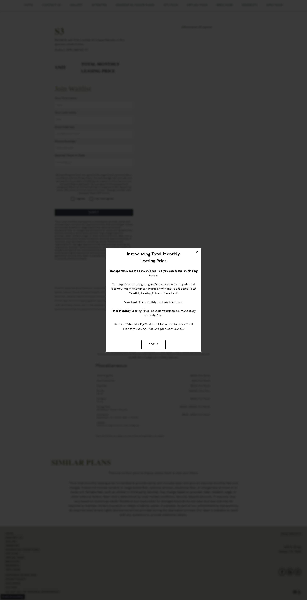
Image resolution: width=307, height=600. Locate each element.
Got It (153, 344)
